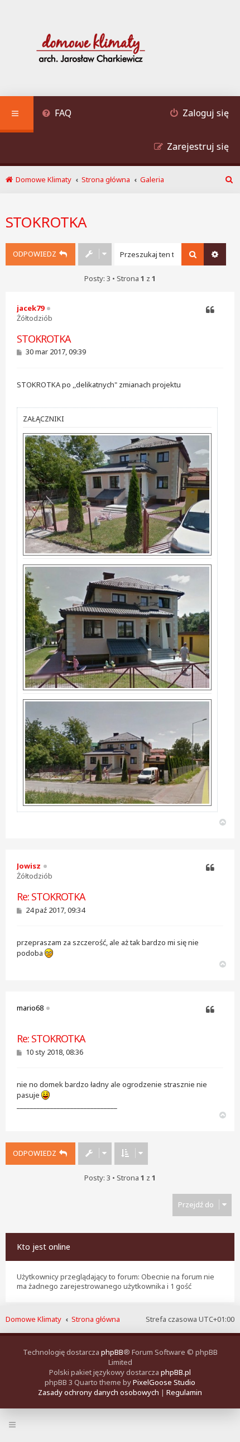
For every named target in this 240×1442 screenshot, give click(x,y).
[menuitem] (56, 114)
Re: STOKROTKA (51, 896)
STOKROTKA (46, 222)
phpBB (112, 1352)
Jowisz (29, 866)
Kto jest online (43, 1246)
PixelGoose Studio (164, 1382)
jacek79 (30, 308)
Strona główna (95, 1319)
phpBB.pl (176, 1372)
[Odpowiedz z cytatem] (210, 310)
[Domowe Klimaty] (120, 49)
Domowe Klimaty (33, 1319)
